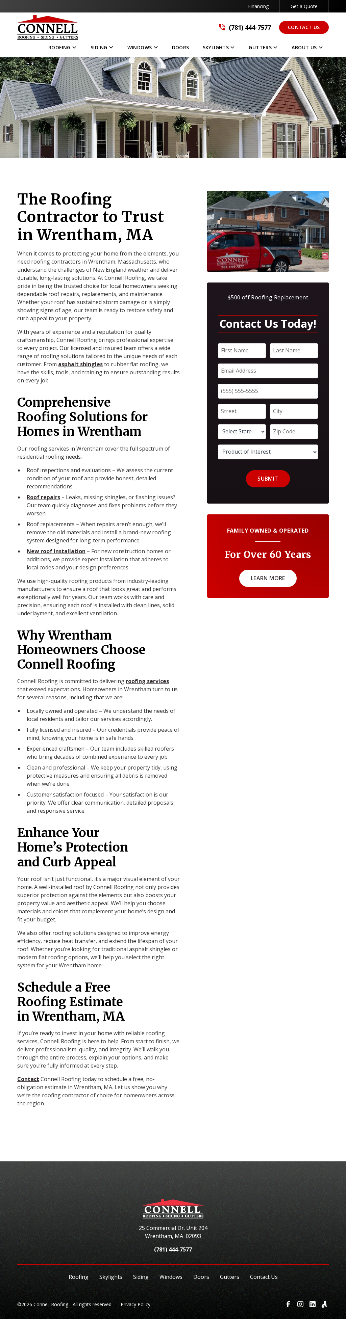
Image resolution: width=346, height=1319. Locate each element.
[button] (62, 49)
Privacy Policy (135, 1304)
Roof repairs (43, 497)
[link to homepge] (47, 27)
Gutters (229, 1277)
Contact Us (304, 27)
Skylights (110, 1277)
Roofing (79, 1277)
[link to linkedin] (312, 1304)
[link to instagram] (300, 1304)
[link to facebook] (288, 1304)
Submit (267, 478)
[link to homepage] (173, 1211)
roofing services (147, 681)
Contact (28, 1079)
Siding (141, 1277)
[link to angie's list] (325, 1304)
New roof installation (56, 551)
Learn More (268, 578)
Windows (170, 1277)
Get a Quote (304, 6)
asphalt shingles (80, 364)
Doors (201, 1277)
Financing (258, 6)
